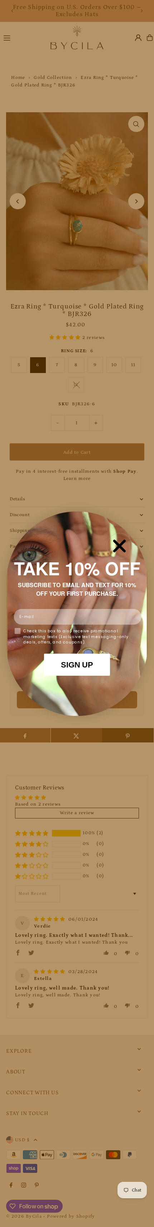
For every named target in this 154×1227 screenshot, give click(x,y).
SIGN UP (77, 664)
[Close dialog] (119, 545)
